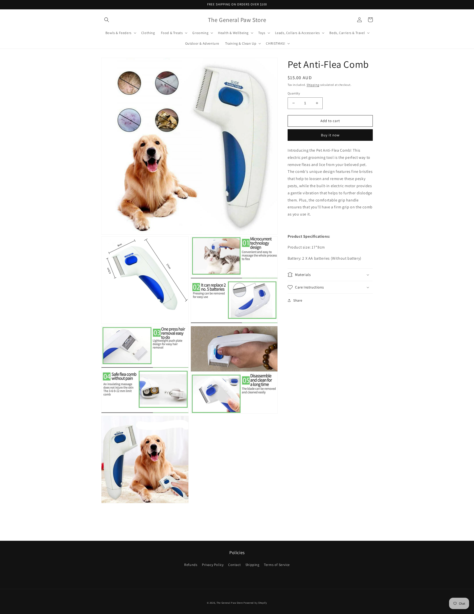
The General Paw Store (230, 602)
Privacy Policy (212, 564)
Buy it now (330, 135)
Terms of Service (277, 564)
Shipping (313, 85)
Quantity (294, 93)
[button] (106, 19)
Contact (234, 564)
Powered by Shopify (255, 602)
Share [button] (297, 300)
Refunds (190, 564)
